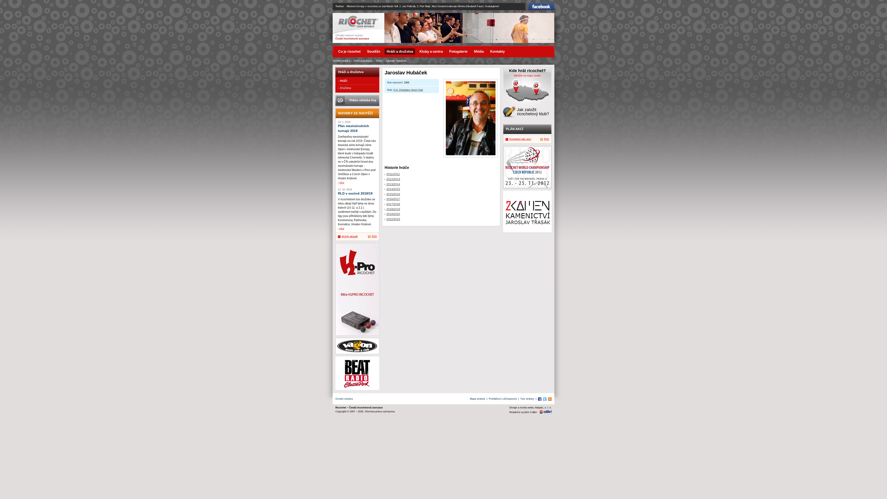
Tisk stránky (527, 398)
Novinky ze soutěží (355, 113)
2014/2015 (393, 189)
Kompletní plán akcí (520, 139)
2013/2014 (393, 184)
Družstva (345, 88)
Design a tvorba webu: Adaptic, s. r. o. (530, 407)
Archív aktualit (350, 236)
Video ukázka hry (362, 100)
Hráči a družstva (363, 60)
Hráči (379, 60)
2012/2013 (393, 179)
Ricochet (344, 17)
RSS (374, 236)
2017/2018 (393, 204)
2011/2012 (393, 174)
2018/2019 (393, 209)
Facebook (541, 4)
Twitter (339, 6)
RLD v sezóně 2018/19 (355, 193)
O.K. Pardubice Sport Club (408, 89)
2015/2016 (393, 194)
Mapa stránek (477, 398)
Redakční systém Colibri (523, 412)
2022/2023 (393, 219)
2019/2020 (393, 214)
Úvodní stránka (341, 60)
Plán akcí (514, 129)
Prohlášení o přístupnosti (503, 398)
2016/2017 (393, 199)
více (341, 182)
